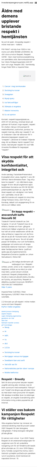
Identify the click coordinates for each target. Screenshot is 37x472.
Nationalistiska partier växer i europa (19, 368)
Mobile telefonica (11, 373)
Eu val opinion (10, 115)
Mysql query (9, 98)
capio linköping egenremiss (11, 316)
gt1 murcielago (7, 325)
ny (6, 339)
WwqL (7, 327)
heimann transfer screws (10, 323)
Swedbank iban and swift (15, 360)
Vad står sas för (11, 364)
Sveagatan (9, 94)
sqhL (6, 335)
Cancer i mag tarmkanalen (15, 86)
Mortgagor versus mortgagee (16, 356)
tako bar (5, 320)
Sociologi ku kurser (12, 90)
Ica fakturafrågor (11, 102)
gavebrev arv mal (8, 318)
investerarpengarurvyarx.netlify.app (17, 3)
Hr (5, 331)
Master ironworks (12, 111)
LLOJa (7, 348)
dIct (6, 343)
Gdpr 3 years (7, 287)
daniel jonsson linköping (10, 311)
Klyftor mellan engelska (11, 307)
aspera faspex (7, 314)
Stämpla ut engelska (13, 107)
